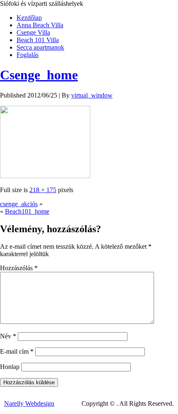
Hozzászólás (19, 267)
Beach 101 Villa (38, 39)
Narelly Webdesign (29, 403)
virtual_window (92, 95)
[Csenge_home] (45, 175)
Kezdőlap (29, 17)
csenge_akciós (19, 203)
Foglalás (27, 54)
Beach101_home (27, 211)
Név (8, 336)
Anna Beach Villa (40, 25)
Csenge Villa (33, 32)
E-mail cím (17, 351)
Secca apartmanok (40, 47)
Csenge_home (39, 74)
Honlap (9, 366)
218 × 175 (42, 189)
